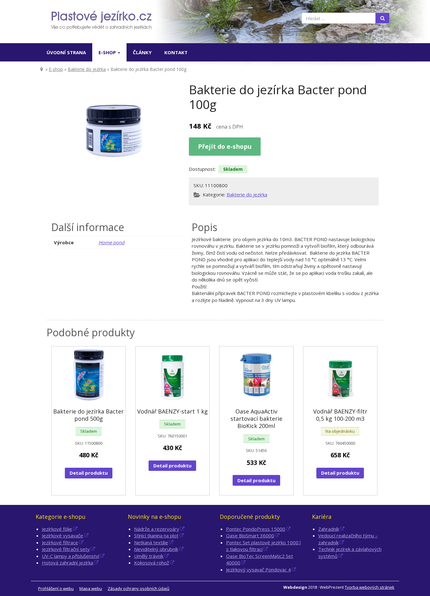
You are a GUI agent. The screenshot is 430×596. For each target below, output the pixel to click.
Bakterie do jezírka (87, 69)
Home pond (111, 242)
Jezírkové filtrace (60, 542)
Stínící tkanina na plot (156, 535)
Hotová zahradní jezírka (67, 562)
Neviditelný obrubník (156, 549)
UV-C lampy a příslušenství (70, 556)
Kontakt (176, 52)
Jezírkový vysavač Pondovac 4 (258, 569)
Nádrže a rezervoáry (156, 529)
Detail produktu (89, 473)
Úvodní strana (66, 52)
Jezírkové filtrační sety (66, 549)
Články (142, 52)
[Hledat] (382, 18)
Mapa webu (90, 588)
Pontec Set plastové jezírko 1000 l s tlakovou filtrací (263, 545)
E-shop (108, 52)
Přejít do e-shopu (225, 146)
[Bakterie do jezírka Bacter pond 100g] (113, 129)
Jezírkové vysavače (62, 535)
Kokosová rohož (151, 562)
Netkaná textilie (151, 542)
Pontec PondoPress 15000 (255, 529)
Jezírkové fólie (57, 529)
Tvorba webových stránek (369, 587)
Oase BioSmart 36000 (250, 535)
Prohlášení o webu (56, 588)
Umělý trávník (148, 556)
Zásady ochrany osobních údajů (138, 588)
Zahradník (328, 529)
